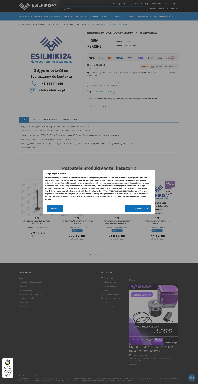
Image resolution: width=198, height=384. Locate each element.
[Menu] (11, 359)
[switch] (7, 375)
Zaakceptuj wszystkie (138, 208)
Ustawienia (54, 208)
